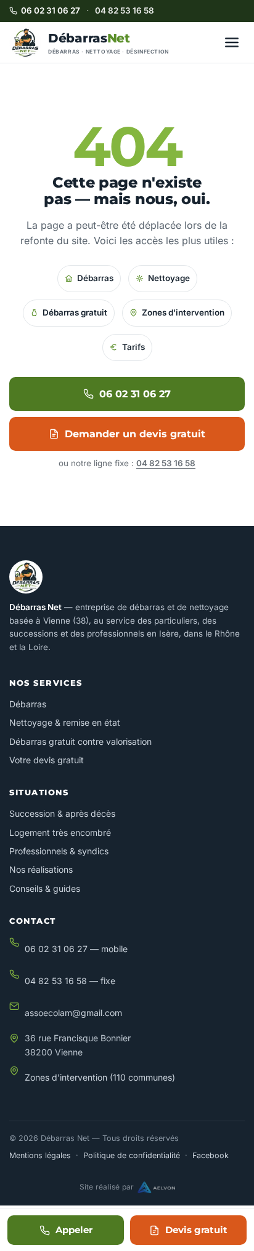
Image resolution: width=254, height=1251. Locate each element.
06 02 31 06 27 (50, 10)
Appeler (73, 1230)
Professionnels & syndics (59, 851)
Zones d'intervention (183, 312)
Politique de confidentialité (131, 1155)
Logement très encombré (60, 832)
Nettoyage (169, 278)
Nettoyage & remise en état (64, 722)
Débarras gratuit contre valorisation (80, 741)
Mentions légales (40, 1155)
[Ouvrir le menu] (232, 42)
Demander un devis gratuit (135, 434)
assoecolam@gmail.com (73, 1012)
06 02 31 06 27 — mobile (76, 948)
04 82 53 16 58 (124, 10)
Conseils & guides (44, 888)
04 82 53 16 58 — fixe (70, 980)
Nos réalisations (41, 869)
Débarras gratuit (75, 312)
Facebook (210, 1155)
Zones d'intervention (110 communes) (100, 1077)
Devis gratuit (196, 1230)
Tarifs (133, 347)
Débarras (95, 278)
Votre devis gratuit (46, 760)
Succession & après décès (62, 813)
